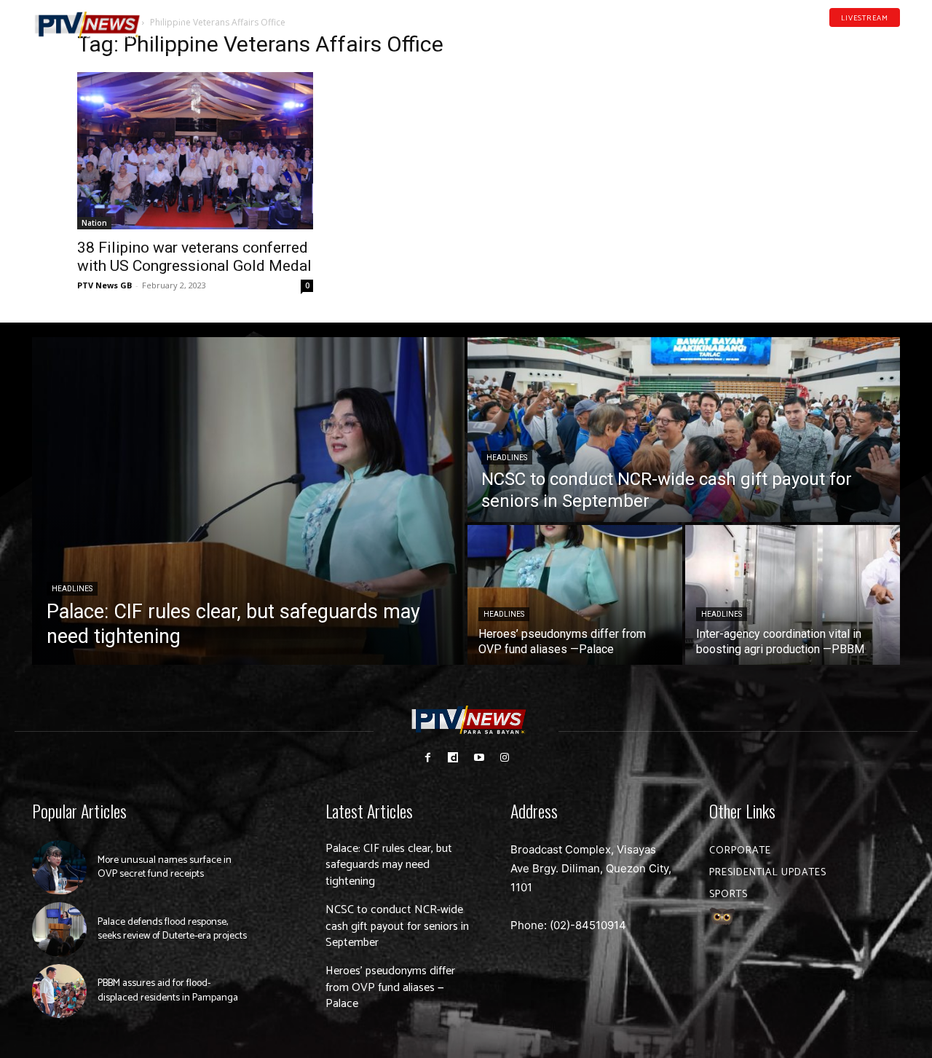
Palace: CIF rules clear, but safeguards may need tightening (388, 865)
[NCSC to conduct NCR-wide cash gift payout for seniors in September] (683, 429)
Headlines (72, 589)
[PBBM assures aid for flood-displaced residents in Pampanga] (59, 991)
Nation (94, 223)
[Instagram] (504, 758)
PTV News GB (104, 285)
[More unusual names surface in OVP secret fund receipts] (59, 867)
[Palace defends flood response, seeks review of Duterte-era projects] (59, 929)
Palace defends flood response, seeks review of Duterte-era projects (172, 929)
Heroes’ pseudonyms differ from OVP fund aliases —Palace (390, 987)
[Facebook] (826, 39)
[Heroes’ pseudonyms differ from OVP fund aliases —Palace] (574, 595)
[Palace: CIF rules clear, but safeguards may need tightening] (248, 501)
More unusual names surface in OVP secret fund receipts (165, 867)
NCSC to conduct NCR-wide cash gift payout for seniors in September (397, 926)
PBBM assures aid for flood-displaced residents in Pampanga (168, 990)
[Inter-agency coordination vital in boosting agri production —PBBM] (792, 595)
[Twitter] (895, 39)
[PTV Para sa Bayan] (87, 25)
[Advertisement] (737, 128)
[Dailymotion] (849, 39)
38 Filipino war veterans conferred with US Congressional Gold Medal (194, 257)
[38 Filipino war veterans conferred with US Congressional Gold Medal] (195, 150)
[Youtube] (872, 39)
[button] (178, 17)
